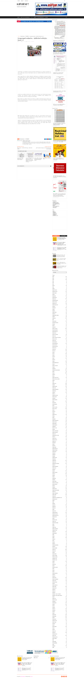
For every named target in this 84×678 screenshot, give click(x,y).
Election (55, 383)
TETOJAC (55, 598)
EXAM (54, 392)
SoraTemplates (22, 676)
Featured (63, 235)
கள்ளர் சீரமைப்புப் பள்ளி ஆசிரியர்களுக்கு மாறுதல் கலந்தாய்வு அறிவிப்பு (20, 159)
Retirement (55, 533)
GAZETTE (55, 213)
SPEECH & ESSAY (56, 567)
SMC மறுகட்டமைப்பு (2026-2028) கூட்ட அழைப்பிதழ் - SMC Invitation (59, 105)
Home (19, 0)
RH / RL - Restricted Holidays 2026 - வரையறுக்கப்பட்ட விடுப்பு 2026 (59, 141)
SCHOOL (55, 549)
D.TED (54, 359)
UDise (54, 623)
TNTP (54, 611)
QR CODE (55, 521)
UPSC (54, 629)
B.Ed (54, 309)
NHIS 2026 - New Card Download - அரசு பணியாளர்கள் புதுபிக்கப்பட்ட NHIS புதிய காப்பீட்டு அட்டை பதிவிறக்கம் (59, 53)
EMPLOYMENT (55, 386)
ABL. (54, 288)
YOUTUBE (55, 635)
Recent (56, 235)
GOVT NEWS (55, 408)
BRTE (54, 316)
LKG (54, 444)
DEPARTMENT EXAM (56, 362)
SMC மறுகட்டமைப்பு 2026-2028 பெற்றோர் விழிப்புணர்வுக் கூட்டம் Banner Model (61, 238)
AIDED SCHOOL (55, 291)
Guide (54, 411)
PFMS (54, 503)
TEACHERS (55, 586)
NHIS (54, 475)
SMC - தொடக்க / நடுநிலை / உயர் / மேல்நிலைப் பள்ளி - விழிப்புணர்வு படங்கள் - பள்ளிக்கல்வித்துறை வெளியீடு (61, 243)
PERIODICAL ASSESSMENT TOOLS (58, 497)
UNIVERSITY (55, 626)
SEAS (54, 552)
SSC (54, 571)
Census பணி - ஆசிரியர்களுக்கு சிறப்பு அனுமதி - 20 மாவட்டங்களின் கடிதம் (59, 41)
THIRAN (54, 601)
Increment (55, 423)
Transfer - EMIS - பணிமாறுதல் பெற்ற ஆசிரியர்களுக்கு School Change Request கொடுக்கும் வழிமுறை (38, 159)
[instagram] (64, 676)
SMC (54, 561)
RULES (54, 204)
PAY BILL (55, 491)
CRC (54, 355)
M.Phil (54, 445)
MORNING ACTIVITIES (56, 463)
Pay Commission (40, 17)
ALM (54, 294)
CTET (54, 356)
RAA (54, 525)
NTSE (54, 485)
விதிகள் (54, 207)
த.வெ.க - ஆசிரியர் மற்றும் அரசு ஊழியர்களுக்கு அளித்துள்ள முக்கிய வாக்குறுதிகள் (58, 159)
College (55, 340)
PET (54, 500)
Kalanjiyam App (56, 432)
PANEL (54, 487)
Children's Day (56, 331)
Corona (55, 349)
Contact (26, 0)
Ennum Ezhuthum (56, 389)
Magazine (55, 447)
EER (54, 380)
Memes (54, 454)
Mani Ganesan (22, 36)
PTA (54, 518)
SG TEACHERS (55, 555)
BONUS (54, 313)
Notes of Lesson (56, 482)
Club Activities (56, 334)
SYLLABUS (55, 580)
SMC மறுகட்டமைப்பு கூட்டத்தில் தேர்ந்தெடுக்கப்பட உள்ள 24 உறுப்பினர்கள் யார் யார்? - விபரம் (61, 248)
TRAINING (55, 614)
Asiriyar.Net (23, 4)
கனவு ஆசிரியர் (55, 638)
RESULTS (55, 531)
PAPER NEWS (55, 488)
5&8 (54, 285)
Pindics (55, 506)
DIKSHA (54, 368)
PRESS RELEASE (55, 512)
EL (53, 211)
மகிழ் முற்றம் (55, 206)
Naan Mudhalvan (56, 466)
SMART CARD (55, 558)
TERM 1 (54, 592)
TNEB (54, 607)
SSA (54, 570)
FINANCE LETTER (56, 395)
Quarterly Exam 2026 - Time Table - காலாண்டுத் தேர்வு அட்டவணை (59, 91)
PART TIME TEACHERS (56, 490)
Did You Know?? (56, 365)
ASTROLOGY (55, 303)
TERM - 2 (55, 589)
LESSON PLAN (55, 439)
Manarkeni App (56, 448)
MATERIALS (55, 451)
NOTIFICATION (55, 484)
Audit (54, 306)
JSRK (54, 429)
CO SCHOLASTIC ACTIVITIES (57, 337)
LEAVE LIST (55, 438)
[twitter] (61, 676)
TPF (54, 613)
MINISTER (55, 460)
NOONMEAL (55, 481)
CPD (54, 352)
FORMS (54, 201)
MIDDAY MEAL (55, 457)
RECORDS (55, 527)
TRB (54, 617)
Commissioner (56, 343)
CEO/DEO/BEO (55, 328)
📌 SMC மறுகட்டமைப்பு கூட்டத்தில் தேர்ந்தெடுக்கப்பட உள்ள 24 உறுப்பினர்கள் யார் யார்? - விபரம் (35, 21)
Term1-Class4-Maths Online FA (58, 595)
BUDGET (55, 318)
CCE (54, 325)
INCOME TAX (55, 202)
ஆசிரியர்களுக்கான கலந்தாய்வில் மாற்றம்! (47, 158)
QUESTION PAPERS (56, 522)
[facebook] (64, 1)
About (22, 0)
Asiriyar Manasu (56, 300)
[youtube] (66, 676)
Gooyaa (31, 676)
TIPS (54, 604)
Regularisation (56, 528)
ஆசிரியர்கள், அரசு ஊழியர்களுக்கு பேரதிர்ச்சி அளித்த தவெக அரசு (58, 73)
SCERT (54, 546)
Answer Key (55, 297)
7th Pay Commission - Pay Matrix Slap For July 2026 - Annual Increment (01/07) (59, 124)
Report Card (55, 530)
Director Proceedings (25, 17)
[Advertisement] (34, 29)
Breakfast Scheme (56, 315)
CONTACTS (36, 657)
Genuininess (55, 214)
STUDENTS (55, 577)
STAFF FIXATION (56, 206)
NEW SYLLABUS (55, 472)
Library (55, 442)
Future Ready (55, 399)
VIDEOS (54, 632)
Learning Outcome (56, 435)
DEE (54, 361)
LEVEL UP (55, 441)
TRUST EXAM (55, 620)
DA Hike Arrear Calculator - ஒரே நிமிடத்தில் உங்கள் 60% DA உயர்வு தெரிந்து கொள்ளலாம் (59, 176)
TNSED (54, 610)
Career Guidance (56, 322)
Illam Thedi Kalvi (56, 420)
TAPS (54, 583)
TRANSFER (27, 36)
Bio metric (55, 312)
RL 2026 (46, 17)
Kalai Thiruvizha (56, 203)
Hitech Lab (55, 414)
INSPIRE (55, 426)
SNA (54, 205)
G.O (32, 17)
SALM (54, 543)
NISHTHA (55, 478)
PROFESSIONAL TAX (56, 515)
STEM (54, 574)
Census (35, 17)
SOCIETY (55, 564)
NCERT (54, 469)
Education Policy (56, 377)
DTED (54, 374)
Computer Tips (56, 346)
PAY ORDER (55, 494)
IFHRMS (54, 214)
